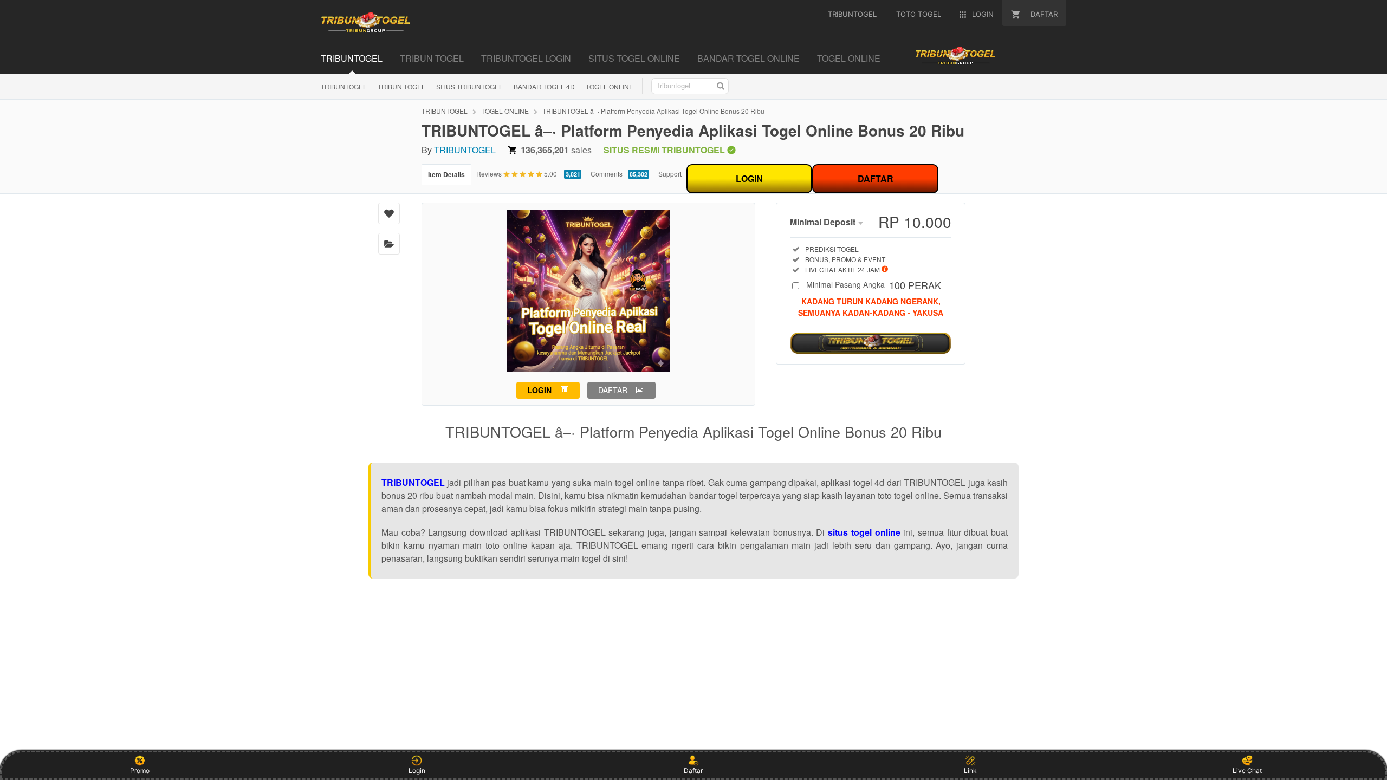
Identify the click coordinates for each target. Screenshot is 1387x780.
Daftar (693, 770)
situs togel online (864, 532)
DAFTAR (875, 178)
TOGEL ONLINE (609, 86)
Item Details (446, 174)
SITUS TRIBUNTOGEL (469, 86)
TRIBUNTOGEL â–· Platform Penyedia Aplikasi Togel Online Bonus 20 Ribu (653, 110)
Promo (140, 770)
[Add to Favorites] (389, 213)
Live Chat (1247, 770)
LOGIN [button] (539, 390)
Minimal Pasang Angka (873, 285)
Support (670, 173)
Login (417, 770)
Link (970, 770)
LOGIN (749, 178)
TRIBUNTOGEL (344, 86)
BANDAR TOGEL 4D (544, 86)
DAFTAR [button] (612, 390)
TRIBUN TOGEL (401, 86)
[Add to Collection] (389, 244)
